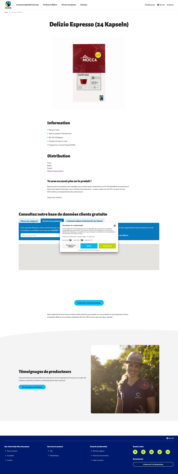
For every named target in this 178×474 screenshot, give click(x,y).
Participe (83, 5)
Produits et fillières (50, 5)
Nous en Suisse (12, 451)
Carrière (9, 460)
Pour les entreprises (69, 5)
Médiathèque (54, 455)
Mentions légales (98, 451)
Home (6, 12)
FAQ (51, 451)
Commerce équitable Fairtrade (27, 5)
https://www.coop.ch (55, 171)
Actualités (10, 455)
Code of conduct (98, 460)
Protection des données (101, 455)
